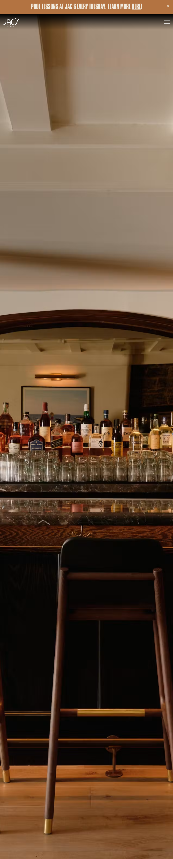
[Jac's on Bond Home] (18, 22)
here (136, 7)
